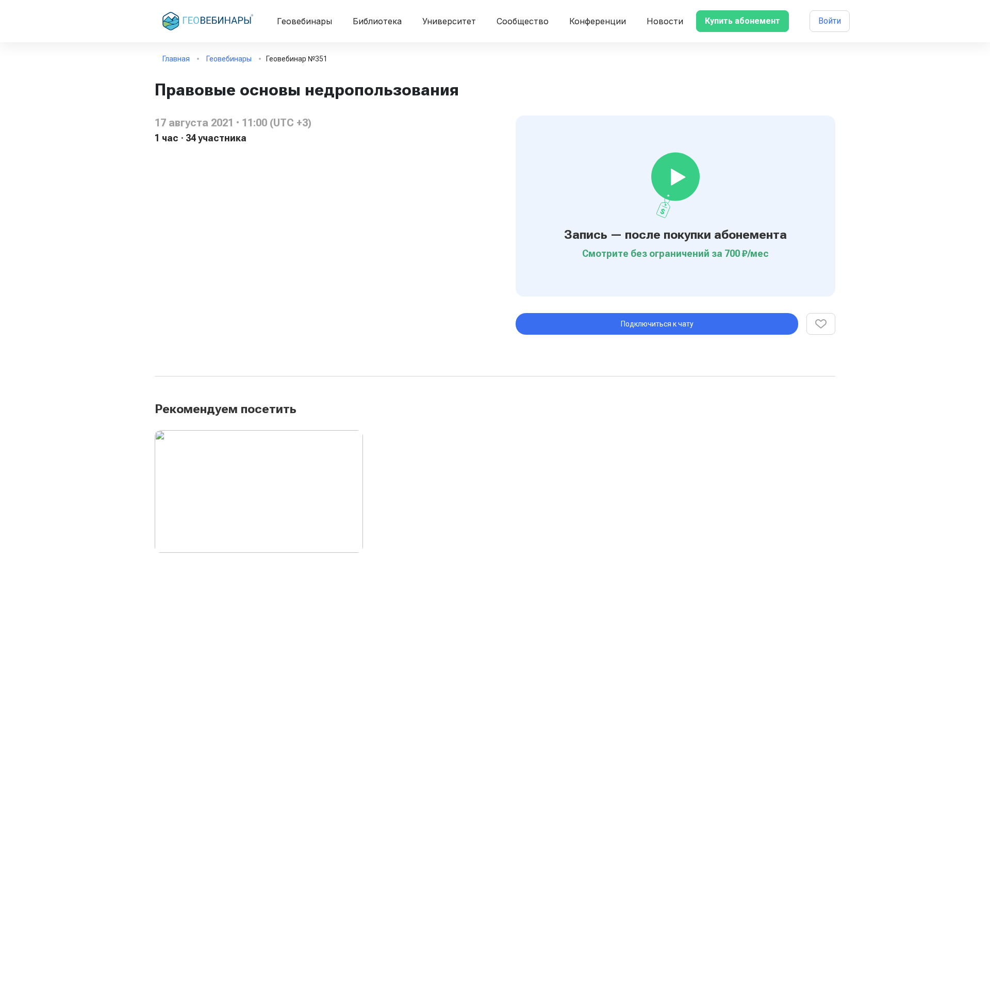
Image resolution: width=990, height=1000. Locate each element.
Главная (176, 58)
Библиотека (377, 21)
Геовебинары (304, 21)
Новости (665, 21)
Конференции (597, 21)
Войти (829, 21)
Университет (449, 21)
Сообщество (523, 21)
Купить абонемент (742, 21)
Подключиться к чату (657, 324)
